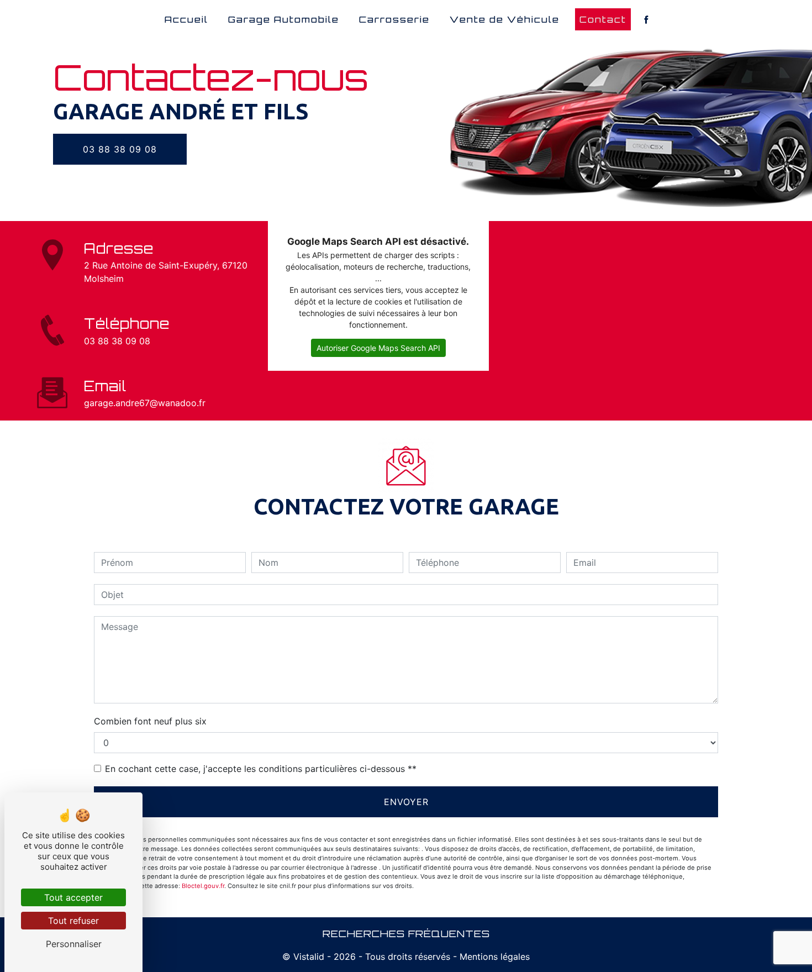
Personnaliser (74, 943)
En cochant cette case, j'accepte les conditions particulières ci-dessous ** (260, 768)
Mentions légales (493, 956)
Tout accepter (73, 897)
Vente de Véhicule (505, 19)
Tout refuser (73, 920)
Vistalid (308, 956)
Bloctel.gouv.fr (203, 886)
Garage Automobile (283, 19)
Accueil (186, 19)
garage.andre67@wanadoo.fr (144, 402)
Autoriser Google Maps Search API (378, 348)
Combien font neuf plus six (150, 721)
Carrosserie (394, 19)
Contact (602, 19)
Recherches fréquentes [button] (406, 933)
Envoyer (406, 801)
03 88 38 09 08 (120, 149)
